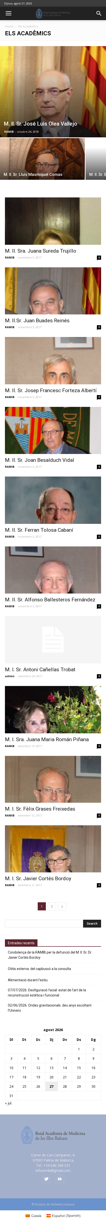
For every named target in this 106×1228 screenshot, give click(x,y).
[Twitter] (46, 1179)
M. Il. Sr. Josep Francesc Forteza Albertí (51, 390)
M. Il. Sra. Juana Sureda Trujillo (40, 251)
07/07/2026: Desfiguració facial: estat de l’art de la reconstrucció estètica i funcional (47, 992)
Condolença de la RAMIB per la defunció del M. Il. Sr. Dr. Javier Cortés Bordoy (50, 954)
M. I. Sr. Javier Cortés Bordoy (38, 878)
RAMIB (9, 131)
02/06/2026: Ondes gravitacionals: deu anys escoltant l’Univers (49, 1007)
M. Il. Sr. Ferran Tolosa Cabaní (39, 530)
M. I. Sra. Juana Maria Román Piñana (47, 739)
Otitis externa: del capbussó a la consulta (39, 969)
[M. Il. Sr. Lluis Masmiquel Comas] (42, 169)
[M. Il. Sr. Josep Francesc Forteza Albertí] (53, 360)
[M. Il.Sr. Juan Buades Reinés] (53, 291)
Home (9, 26)
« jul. (8, 1103)
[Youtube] (60, 1179)
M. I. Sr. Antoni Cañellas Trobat (40, 669)
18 (24, 1077)
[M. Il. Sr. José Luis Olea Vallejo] (53, 91)
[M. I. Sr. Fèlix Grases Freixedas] (53, 779)
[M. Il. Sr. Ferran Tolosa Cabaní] (53, 500)
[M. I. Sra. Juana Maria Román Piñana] (53, 709)
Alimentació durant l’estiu (28, 980)
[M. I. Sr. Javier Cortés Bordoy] (53, 849)
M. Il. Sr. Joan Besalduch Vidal (39, 460)
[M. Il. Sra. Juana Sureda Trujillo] (53, 221)
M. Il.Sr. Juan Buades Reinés (37, 320)
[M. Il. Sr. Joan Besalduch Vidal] (53, 430)
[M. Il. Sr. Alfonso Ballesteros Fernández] (53, 570)
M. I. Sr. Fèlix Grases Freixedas (40, 809)
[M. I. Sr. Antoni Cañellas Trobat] (53, 639)
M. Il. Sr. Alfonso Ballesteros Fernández (50, 600)
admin (10, 676)
